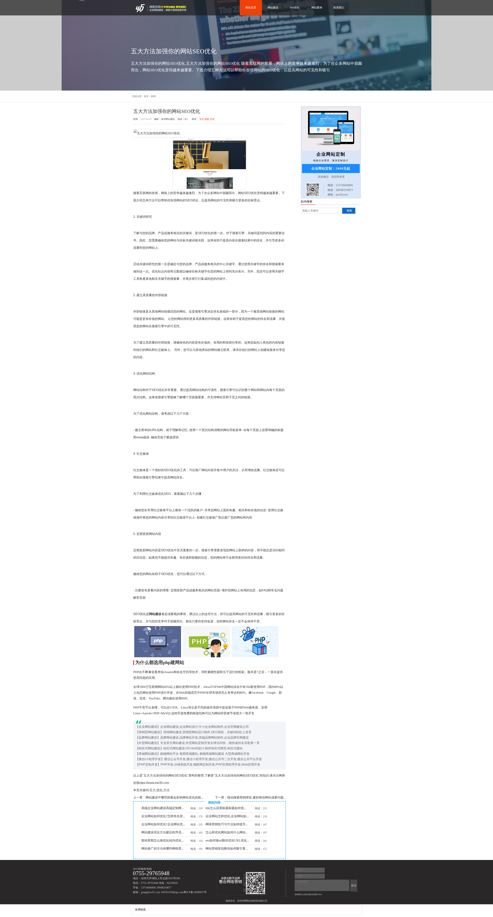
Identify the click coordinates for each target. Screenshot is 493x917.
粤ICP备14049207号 (195, 892)
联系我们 (338, 7)
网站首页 (250, 7)
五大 (201, 119)
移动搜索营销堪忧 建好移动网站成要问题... (256, 797)
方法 (212, 119)
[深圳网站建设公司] (161, 7)
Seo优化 (294, 7)
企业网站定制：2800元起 (330, 168)
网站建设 (272, 7)
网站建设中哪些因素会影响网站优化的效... (174, 797)
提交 (353, 885)
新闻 (153, 96)
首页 (146, 96)
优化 (207, 119)
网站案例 (316, 7)
